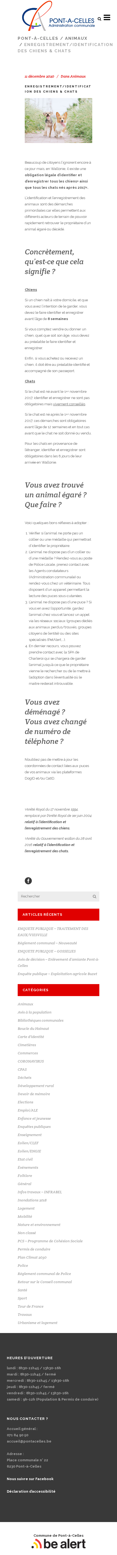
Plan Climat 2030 (32, 1257)
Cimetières (27, 1044)
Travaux (25, 1314)
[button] (99, 19)
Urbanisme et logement (37, 1322)
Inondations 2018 (32, 1200)
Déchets (24, 1077)
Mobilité (25, 1216)
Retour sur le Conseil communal (45, 1281)
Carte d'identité (31, 1036)
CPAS (22, 1069)
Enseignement (30, 1134)
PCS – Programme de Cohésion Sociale (50, 1240)
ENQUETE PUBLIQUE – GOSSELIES (47, 951)
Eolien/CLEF (28, 1142)
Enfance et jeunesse (34, 1118)
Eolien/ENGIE (29, 1151)
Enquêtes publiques (34, 1126)
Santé (22, 1290)
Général (24, 1183)
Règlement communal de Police (44, 1273)
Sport (22, 1298)
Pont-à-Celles (38, 38)
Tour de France (31, 1306)
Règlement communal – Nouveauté (47, 943)
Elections (25, 1102)
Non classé (27, 1232)
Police (23, 1265)
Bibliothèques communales (40, 1020)
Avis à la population (34, 1012)
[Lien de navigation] (58, 17)
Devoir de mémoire (34, 1093)
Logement (26, 1208)
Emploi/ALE (28, 1110)
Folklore (25, 1175)
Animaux (76, 38)
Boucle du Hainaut (33, 1028)
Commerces (28, 1053)
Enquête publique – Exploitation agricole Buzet (57, 973)
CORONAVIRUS (31, 1061)
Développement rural (36, 1085)
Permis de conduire (34, 1249)
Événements (28, 1167)
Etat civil (25, 1159)
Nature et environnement (39, 1224)
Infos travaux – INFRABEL (40, 1191)
